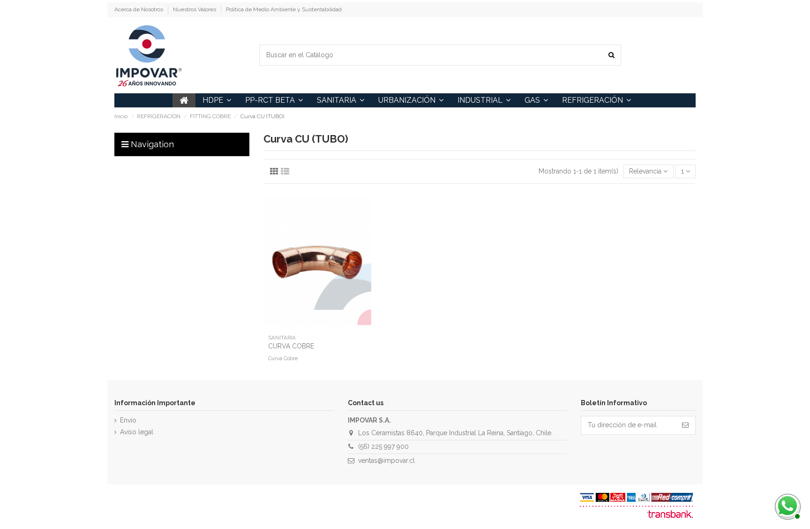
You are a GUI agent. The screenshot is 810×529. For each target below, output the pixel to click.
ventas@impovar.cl (386, 460)
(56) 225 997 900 (383, 446)
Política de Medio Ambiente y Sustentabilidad (284, 9)
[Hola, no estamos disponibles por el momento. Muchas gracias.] (786, 505)
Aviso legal (136, 432)
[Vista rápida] (317, 326)
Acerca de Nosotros (139, 9)
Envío (128, 420)
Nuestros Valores (195, 9)
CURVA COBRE (291, 346)
